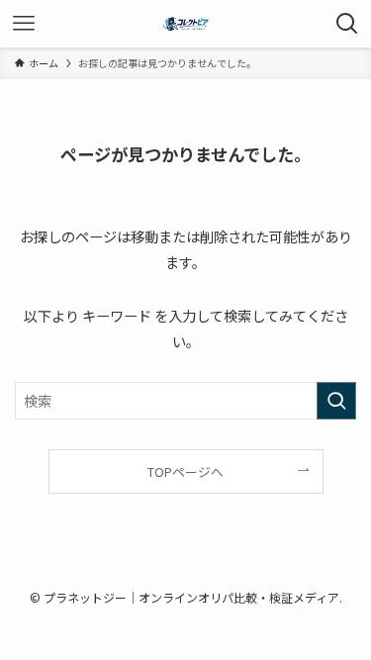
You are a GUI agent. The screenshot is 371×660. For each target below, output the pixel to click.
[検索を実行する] (336, 401)
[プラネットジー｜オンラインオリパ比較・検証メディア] (186, 23)
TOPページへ (185, 471)
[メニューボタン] (23, 23)
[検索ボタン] (347, 23)
